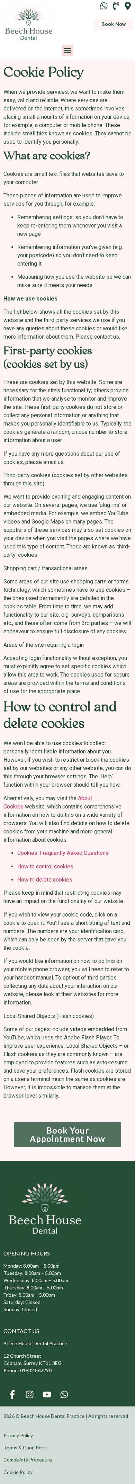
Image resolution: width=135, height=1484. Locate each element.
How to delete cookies (44, 879)
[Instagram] (29, 1394)
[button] (67, 50)
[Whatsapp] (104, 6)
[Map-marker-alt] (128, 6)
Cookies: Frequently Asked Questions (63, 853)
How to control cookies (45, 866)
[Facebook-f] (12, 1394)
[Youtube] (46, 1394)
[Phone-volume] (116, 6)
